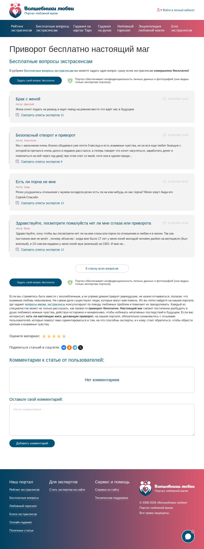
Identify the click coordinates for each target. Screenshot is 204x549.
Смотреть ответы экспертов (40, 115)
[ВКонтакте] (63, 347)
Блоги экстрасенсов (23, 514)
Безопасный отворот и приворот (46, 135)
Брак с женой (28, 99)
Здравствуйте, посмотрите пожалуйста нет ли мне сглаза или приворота (83, 223)
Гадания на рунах (105, 28)
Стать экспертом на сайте (67, 489)
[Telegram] (75, 347)
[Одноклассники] (69, 347)
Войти (179, 10)
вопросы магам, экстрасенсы (45, 304)
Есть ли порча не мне (36, 182)
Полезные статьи (21, 530)
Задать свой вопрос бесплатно (35, 80)
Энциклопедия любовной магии (151, 28)
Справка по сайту (107, 489)
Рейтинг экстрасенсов (21, 28)
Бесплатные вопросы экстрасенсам (49, 70)
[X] (80, 347)
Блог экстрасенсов (181, 28)
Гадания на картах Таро (82, 28)
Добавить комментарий (32, 443)
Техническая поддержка (111, 497)
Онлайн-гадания (20, 522)
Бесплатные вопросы (24, 497)
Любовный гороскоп (125, 28)
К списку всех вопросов (102, 268)
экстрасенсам (52, 28)
